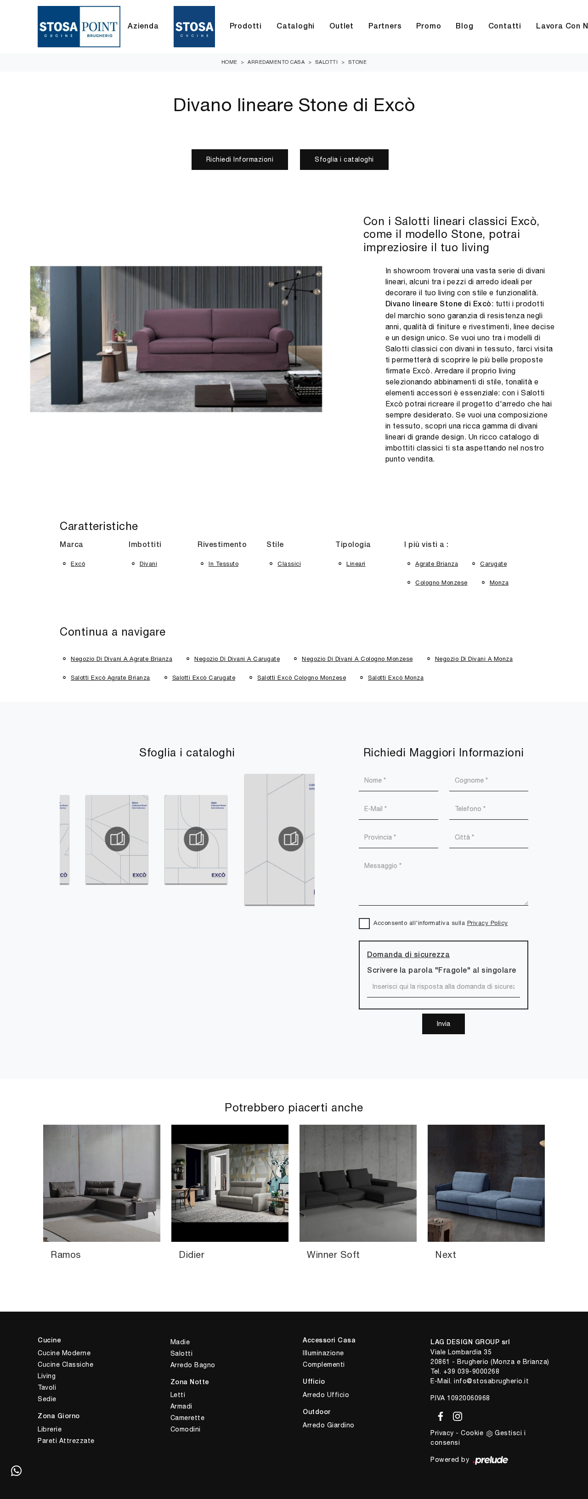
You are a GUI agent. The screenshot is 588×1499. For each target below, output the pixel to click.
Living (47, 1376)
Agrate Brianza (436, 563)
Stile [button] (275, 545)
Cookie (472, 1433)
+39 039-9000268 (471, 1371)
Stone (357, 62)
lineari (356, 563)
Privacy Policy (487, 922)
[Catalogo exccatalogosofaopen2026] (133, 839)
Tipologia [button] (353, 545)
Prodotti (246, 26)
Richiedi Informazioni (240, 159)
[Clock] (80, 159)
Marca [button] (72, 545)
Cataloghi (296, 26)
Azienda (143, 26)
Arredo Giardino (329, 1425)
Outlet (341, 26)
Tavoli (47, 1387)
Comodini (185, 1429)
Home (229, 62)
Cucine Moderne (64, 1353)
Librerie (50, 1429)
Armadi (181, 1406)
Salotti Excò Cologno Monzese (301, 677)
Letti (178, 1394)
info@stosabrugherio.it (491, 1381)
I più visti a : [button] (426, 545)
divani (148, 563)
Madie (180, 1342)
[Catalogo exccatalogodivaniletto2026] (228, 839)
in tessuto (223, 563)
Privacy (442, 1433)
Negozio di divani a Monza (474, 658)
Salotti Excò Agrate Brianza (110, 677)
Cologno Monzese (441, 582)
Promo (428, 26)
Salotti (326, 62)
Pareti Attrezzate (66, 1440)
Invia (443, 1023)
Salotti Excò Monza (396, 677)
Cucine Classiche (65, 1364)
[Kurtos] (507, 159)
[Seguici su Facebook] (438, 1415)
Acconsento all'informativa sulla (440, 922)
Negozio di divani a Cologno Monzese (357, 658)
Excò (78, 563)
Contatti (504, 26)
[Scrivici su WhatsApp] (16, 1471)
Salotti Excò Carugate (204, 677)
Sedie (47, 1399)
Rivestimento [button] (222, 545)
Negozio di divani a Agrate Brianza (121, 658)
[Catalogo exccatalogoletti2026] (307, 839)
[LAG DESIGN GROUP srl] (79, 27)
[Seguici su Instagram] (454, 1415)
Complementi (324, 1364)
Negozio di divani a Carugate (237, 658)
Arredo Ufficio (326, 1394)
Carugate (493, 563)
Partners (384, 26)
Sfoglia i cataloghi (344, 159)
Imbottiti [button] (145, 545)
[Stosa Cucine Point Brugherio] (194, 26)
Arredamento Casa (276, 62)
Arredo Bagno (192, 1365)
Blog (464, 26)
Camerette (187, 1417)
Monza (499, 582)
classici (289, 563)
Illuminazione (323, 1353)
